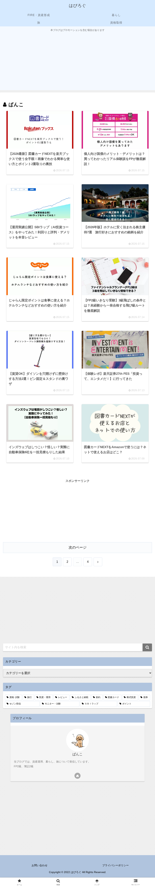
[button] (147, 647)
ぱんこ (77, 754)
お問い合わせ (39, 865)
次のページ (78, 547)
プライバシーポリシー (115, 865)
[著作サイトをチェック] (77, 776)
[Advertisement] (78, 60)
